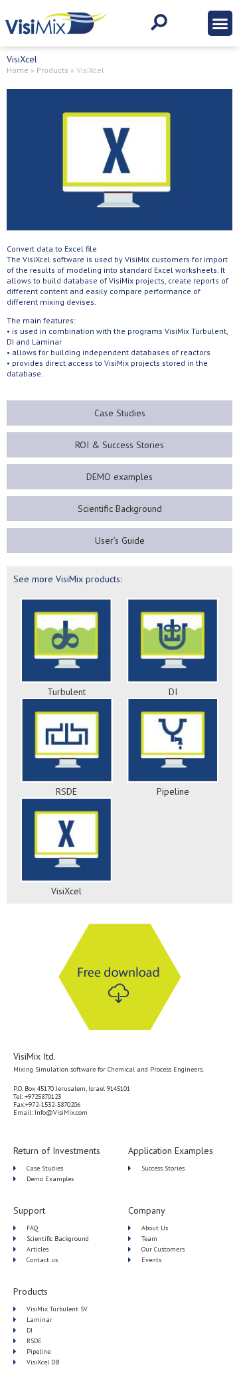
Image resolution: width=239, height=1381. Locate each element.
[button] (220, 23)
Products (52, 70)
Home (18, 70)
